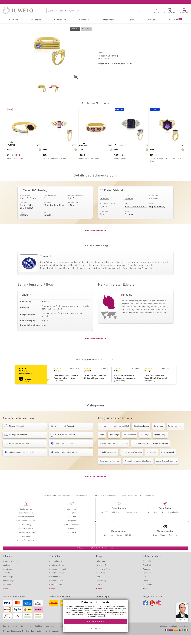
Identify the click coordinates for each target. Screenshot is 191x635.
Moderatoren (72, 513)
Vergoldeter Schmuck (108, 452)
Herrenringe (158, 426)
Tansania (129, 214)
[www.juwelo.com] (181, 630)
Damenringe (114, 435)
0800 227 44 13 (127, 535)
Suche (139, 10)
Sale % (132, 19)
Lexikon (151, 19)
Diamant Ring (102, 577)
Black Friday (152, 452)
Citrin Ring (100, 573)
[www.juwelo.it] (186, 630)
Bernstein (147, 573)
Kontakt (62, 626)
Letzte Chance (109, 19)
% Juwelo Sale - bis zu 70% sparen (114, 443)
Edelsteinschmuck (141, 426)
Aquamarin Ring (103, 569)
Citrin (145, 577)
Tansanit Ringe (160, 435)
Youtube (152, 603)
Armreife (6, 573)
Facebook (145, 603)
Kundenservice (26, 509)
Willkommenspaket (26, 517)
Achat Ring (100, 561)
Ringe (102, 435)
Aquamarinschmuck (57, 569)
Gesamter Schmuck (11, 561)
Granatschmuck (56, 584)
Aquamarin (147, 569)
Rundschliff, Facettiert (136, 206)
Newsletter (72, 528)
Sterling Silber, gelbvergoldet (27, 207)
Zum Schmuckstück (94, 230)
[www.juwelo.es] (176, 630)
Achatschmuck (55, 561)
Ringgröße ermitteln (25, 540)
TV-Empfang (26, 524)
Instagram (158, 603)
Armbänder (7, 569)
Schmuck (13, 19)
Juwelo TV (175, 19)
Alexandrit (147, 561)
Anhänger (7, 565)
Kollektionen (60, 19)
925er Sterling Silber (54, 205)
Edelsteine (36, 19)
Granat (146, 581)
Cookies (38, 626)
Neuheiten (84, 19)
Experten (72, 517)
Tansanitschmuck (175, 426)
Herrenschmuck (167, 452)
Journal (71, 532)
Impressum (50, 626)
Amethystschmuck (57, 565)
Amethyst (147, 565)
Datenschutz (26, 626)
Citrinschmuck (55, 577)
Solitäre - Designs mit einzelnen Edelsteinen (150, 443)
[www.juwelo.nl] (171, 630)
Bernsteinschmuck (57, 573)
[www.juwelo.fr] (167, 630)
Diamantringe (8, 581)
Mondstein (147, 584)
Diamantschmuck (56, 581)
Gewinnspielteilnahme (26, 521)
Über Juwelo (72, 509)
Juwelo (47, 215)
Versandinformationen (25, 532)
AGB (15, 626)
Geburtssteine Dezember (110, 461)
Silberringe (144, 435)
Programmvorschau (72, 524)
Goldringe (7, 584)
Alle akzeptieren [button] (95, 621)
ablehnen (102, 612)
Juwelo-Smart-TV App (26, 528)
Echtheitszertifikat (26, 513)
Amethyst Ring (102, 565)
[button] (156, 11)
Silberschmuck (130, 435)
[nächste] (186, 136)
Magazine (72, 521)
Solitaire (24, 215)
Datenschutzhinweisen (94, 616)
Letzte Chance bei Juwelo (166, 461)
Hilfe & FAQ (26, 536)
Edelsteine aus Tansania (132, 452)
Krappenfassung (157, 206)
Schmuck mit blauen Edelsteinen (138, 461)
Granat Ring (101, 581)
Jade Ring (100, 584)
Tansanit (104, 198)
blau (102, 214)
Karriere (6, 626)
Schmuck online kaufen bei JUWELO (114, 426)
